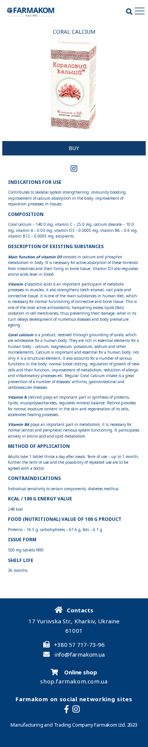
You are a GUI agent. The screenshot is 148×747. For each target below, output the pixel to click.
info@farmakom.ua (79, 654)
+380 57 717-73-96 (79, 644)
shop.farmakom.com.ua (73, 681)
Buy (74, 148)
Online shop (80, 672)
